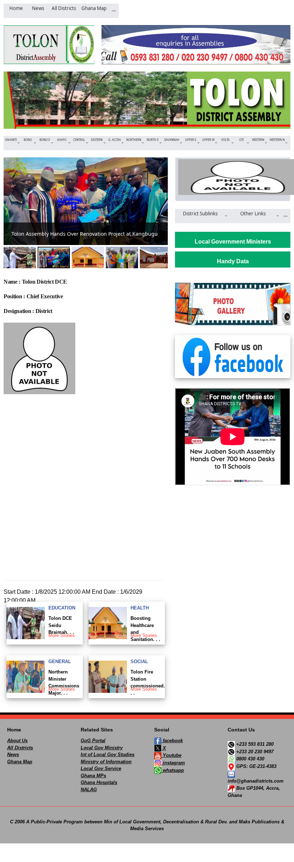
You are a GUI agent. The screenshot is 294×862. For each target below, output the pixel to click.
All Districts (20, 747)
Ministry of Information (106, 761)
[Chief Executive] (233, 177)
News (13, 754)
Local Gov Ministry (102, 747)
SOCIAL (139, 661)
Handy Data (233, 261)
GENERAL (59, 661)
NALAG (89, 789)
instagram (173, 762)
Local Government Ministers (233, 242)
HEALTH (140, 608)
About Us (17, 740)
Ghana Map (19, 761)
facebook (172, 740)
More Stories (61, 635)
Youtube (171, 755)
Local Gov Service (101, 768)
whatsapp (172, 770)
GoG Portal (93, 740)
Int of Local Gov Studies (107, 754)
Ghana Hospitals (99, 782)
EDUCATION (61, 608)
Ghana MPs (93, 775)
